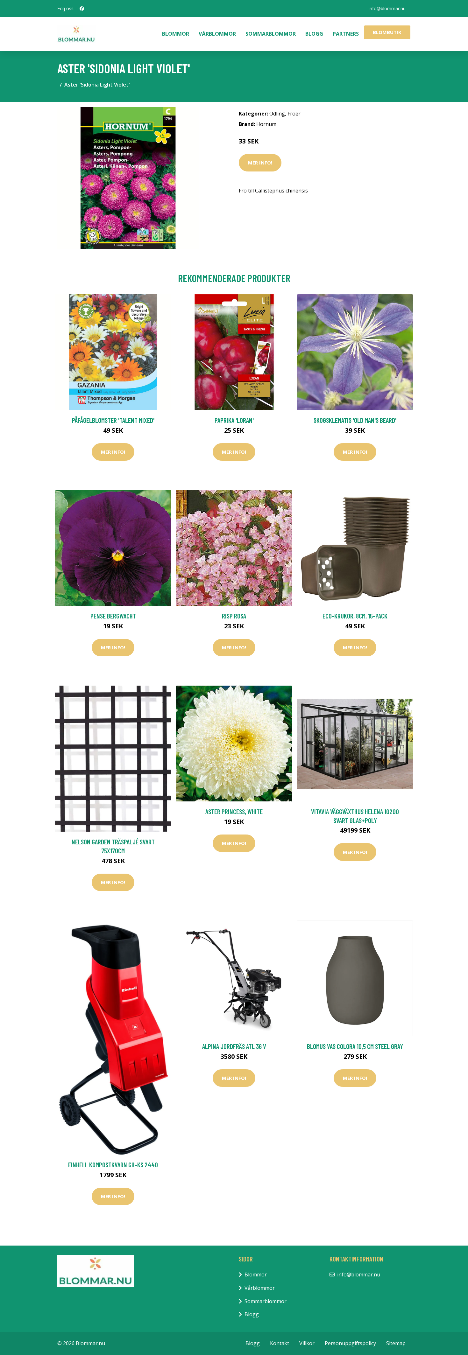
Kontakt (279, 1343)
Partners (346, 33)
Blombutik (387, 32)
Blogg (314, 33)
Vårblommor (217, 33)
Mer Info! (260, 162)
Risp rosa (234, 616)
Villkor (307, 1343)
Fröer (294, 113)
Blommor (175, 33)
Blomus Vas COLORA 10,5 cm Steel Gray (355, 1046)
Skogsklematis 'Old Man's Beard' (355, 420)
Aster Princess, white (234, 811)
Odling (277, 113)
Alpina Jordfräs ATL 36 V (234, 1046)
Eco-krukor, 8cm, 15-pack (355, 616)
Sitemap (396, 1343)
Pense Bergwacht (113, 616)
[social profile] (82, 9)
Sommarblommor (270, 33)
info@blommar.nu (387, 8)
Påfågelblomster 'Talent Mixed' (113, 420)
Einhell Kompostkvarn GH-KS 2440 (113, 1165)
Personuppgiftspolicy (350, 1343)
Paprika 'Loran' (234, 420)
